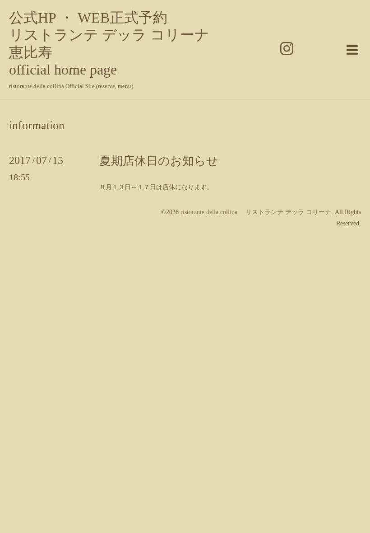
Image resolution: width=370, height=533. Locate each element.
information (37, 125)
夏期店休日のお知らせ (158, 161)
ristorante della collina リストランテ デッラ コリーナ (255, 212)
